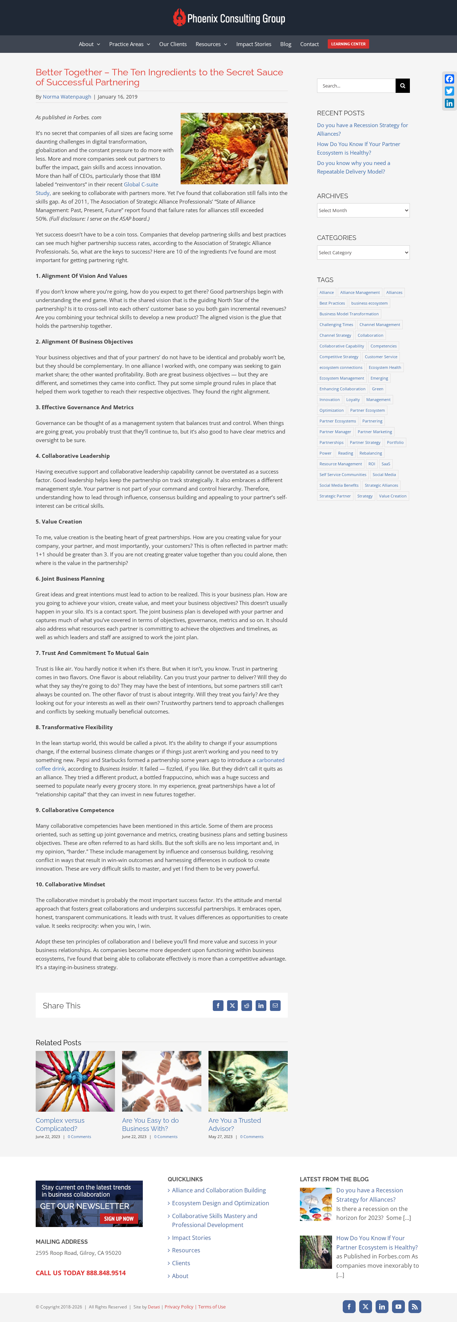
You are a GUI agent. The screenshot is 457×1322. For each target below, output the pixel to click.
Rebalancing (371, 453)
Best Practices (332, 303)
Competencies (384, 346)
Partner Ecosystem (367, 410)
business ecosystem (369, 303)
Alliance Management (360, 292)
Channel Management (380, 324)
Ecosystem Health (385, 367)
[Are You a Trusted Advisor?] (248, 1054)
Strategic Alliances (381, 485)
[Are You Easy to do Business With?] (161, 1054)
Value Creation (393, 496)
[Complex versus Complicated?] (75, 1054)
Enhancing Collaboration (343, 388)
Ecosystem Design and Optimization (220, 1203)
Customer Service (381, 356)
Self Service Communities (343, 474)
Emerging (379, 378)
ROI (371, 463)
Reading (345, 453)
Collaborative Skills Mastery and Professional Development (214, 1220)
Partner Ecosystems (338, 421)
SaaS (386, 463)
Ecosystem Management (342, 378)
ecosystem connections (341, 367)
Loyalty (353, 399)
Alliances (394, 292)
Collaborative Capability (342, 346)
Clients (181, 1263)
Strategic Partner (335, 496)
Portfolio (395, 442)
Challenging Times (336, 324)
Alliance (327, 292)
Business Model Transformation (349, 313)
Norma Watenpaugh (67, 96)
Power (326, 453)
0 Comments (79, 1136)
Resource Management (341, 463)
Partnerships (331, 442)
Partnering (372, 421)
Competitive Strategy (339, 356)
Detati (154, 1307)
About (180, 1276)
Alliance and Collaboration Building (219, 1190)
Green (377, 388)
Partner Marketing (375, 431)
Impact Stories (191, 1238)
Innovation (330, 399)
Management (378, 399)
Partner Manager (335, 431)
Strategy (365, 496)
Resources (186, 1250)
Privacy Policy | (181, 1306)
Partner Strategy (365, 442)
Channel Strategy (335, 335)
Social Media (384, 474)
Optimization (332, 410)
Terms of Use (212, 1306)
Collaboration (370, 335)
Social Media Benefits (339, 485)
